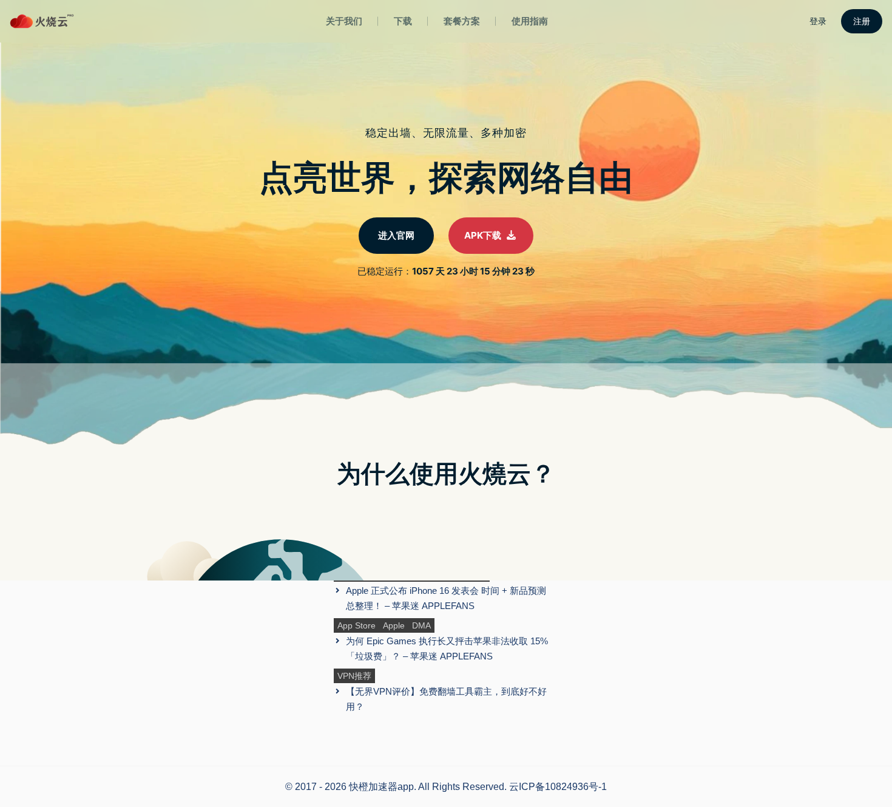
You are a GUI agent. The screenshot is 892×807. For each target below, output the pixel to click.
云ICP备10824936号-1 (558, 786)
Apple (394, 625)
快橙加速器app (381, 786)
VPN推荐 (354, 676)
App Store (356, 625)
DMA (421, 625)
